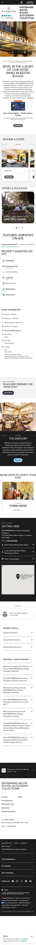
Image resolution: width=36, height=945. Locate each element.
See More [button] (30, 98)
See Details (19, 125)
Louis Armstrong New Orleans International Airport (15, 552)
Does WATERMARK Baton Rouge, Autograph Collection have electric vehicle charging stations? (15, 740)
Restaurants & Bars (8, 804)
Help (13, 907)
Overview (5, 797)
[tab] (10, 244)
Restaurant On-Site (12, 266)
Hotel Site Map (6, 907)
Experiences (5, 807)
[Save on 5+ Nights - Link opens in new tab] (18, 207)
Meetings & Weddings (9, 811)
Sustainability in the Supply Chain (11, 905)
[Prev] (4, 144)
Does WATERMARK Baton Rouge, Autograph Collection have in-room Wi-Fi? (15, 702)
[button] (21, 2)
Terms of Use (25, 898)
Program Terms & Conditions (9, 900)
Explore (18, 460)
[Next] (31, 144)
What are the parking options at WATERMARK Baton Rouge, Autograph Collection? (14, 690)
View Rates (9, 177)
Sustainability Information (12, 647)
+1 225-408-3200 (11, 541)
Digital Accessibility (24, 902)
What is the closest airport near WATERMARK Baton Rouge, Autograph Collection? (14, 714)
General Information (10, 633)
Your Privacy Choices (10, 902)
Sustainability (10, 260)
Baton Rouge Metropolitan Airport (16, 545)
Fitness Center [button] (10, 294)
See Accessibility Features (12, 330)
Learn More (8, 393)
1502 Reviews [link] (9, 18)
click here (23, 941)
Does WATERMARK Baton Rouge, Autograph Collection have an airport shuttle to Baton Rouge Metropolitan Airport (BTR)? (16, 726)
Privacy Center (24, 900)
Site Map (24, 905)
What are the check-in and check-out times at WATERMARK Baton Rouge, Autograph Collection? (16, 668)
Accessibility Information (12, 640)
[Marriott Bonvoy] (29, 2)
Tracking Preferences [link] (7, 898)
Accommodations (7, 800)
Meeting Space (10, 289)
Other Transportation (11, 559)
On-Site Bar (9, 277)
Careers (17, 898)
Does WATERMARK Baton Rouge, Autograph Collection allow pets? (15, 679)
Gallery (20, 797)
